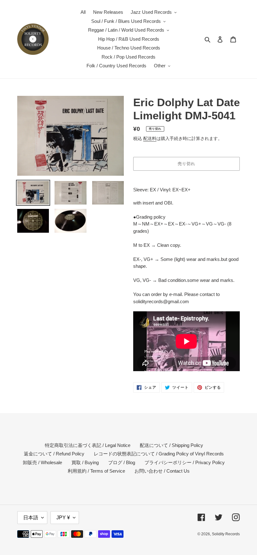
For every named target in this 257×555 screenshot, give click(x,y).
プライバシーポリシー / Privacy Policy (184, 462)
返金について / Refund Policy (54, 453)
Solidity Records (226, 534)
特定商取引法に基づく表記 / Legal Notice (87, 445)
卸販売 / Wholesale (42, 462)
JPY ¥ (63, 517)
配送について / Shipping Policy (171, 445)
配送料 (149, 138)
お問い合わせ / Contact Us (162, 471)
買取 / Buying (85, 462)
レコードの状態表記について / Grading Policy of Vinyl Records (159, 453)
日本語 (30, 517)
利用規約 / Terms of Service (96, 471)
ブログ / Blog (121, 462)
